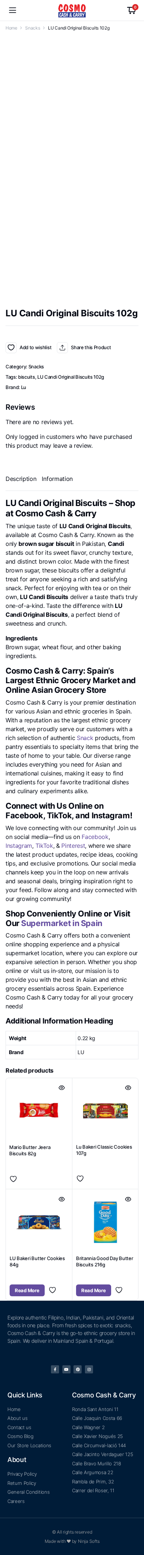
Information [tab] (57, 478)
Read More (27, 1290)
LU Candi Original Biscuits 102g (70, 377)
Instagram (19, 845)
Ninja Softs (88, 1541)
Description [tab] (21, 478)
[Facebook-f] (55, 1369)
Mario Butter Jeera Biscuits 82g (29, 1150)
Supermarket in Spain (61, 923)
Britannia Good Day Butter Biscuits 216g (104, 1261)
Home (11, 28)
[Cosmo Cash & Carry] (72, 10)
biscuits (26, 377)
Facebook (95, 836)
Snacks (32, 28)
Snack (86, 738)
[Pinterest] (77, 1369)
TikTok (44, 845)
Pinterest (73, 845)
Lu (23, 387)
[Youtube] (66, 1369)
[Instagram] (89, 1369)
